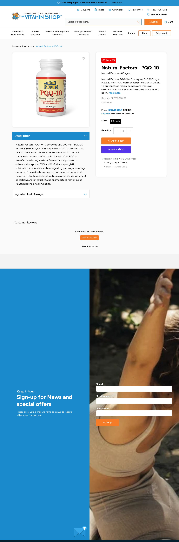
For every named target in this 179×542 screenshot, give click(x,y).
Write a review (89, 237)
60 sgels (115, 121)
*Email (99, 384)
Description (22, 135)
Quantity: (106, 130)
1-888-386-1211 (159, 14)
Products (27, 46)
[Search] (138, 22)
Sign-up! (107, 422)
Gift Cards (117, 9)
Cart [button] (166, 22)
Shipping (105, 114)
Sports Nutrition (35, 33)
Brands (131, 33)
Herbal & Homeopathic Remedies (57, 33)
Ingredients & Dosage (29, 194)
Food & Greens (102, 33)
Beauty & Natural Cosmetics (83, 33)
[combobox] (103, 22)
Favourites (137, 9)
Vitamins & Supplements (17, 33)
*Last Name (102, 408)
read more (115, 92)
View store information (115, 167)
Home (15, 46)
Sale (144, 33)
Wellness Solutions (118, 33)
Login (154, 21)
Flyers (101, 9)
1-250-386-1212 (159, 9)
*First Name (102, 396)
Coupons (85, 9)
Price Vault (161, 33)
